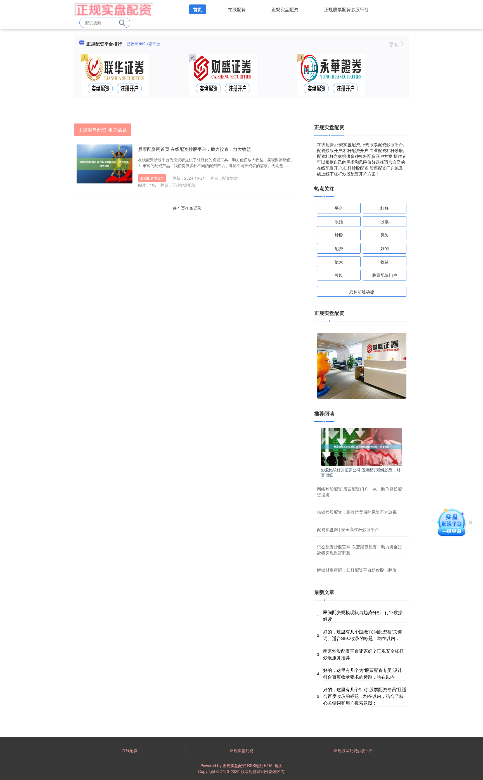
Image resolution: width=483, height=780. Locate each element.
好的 (384, 248)
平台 (339, 208)
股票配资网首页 (152, 177)
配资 (339, 248)
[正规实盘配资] (113, 9)
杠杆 (384, 208)
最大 (339, 262)
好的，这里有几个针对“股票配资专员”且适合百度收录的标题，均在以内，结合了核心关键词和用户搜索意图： (364, 696)
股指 (339, 221)
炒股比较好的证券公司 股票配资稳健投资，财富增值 (361, 472)
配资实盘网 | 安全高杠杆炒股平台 (348, 529)
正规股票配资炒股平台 (346, 9)
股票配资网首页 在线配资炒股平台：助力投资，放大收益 (194, 149)
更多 (394, 44)
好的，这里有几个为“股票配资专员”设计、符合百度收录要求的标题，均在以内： (364, 673)
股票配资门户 (384, 275)
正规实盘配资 (284, 9)
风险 (384, 235)
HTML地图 (273, 765)
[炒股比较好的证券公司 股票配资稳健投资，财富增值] (361, 446)
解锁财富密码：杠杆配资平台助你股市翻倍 (357, 570)
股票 (384, 221)
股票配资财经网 (254, 771)
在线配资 (237, 9)
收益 (384, 262)
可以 (339, 275)
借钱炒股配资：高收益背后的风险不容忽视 (357, 512)
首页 (197, 9)
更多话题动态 (361, 291)
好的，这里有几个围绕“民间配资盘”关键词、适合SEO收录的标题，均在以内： (362, 634)
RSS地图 (255, 765)
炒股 (339, 235)
